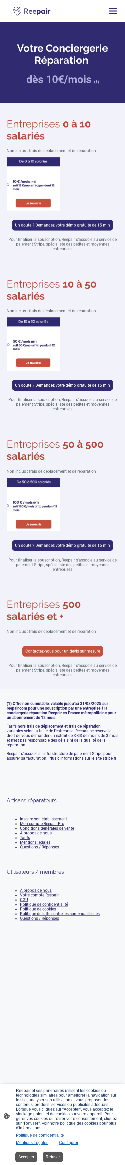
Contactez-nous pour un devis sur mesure (62, 651)
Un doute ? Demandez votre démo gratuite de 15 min (62, 225)
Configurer (68, 1142)
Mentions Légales (32, 1142)
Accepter (26, 1157)
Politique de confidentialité (40, 1135)
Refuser (53, 1157)
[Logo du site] (32, 11)
